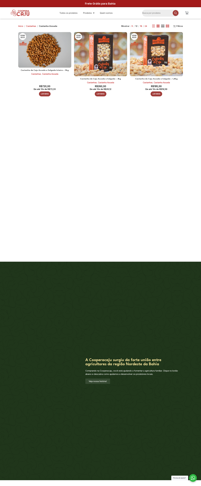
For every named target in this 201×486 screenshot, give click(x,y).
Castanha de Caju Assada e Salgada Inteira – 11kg (45, 70)
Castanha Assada (50, 74)
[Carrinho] (187, 13)
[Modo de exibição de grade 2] (158, 26)
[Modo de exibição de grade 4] (167, 26)
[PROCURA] (175, 13)
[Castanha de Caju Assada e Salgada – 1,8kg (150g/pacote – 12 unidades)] (156, 54)
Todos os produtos (68, 13)
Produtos (87, 13)
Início (20, 26)
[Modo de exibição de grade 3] (162, 26)
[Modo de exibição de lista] (153, 26)
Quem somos (106, 13)
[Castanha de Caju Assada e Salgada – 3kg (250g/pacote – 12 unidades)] (100, 54)
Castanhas (31, 26)
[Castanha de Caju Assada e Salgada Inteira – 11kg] (44, 49)
